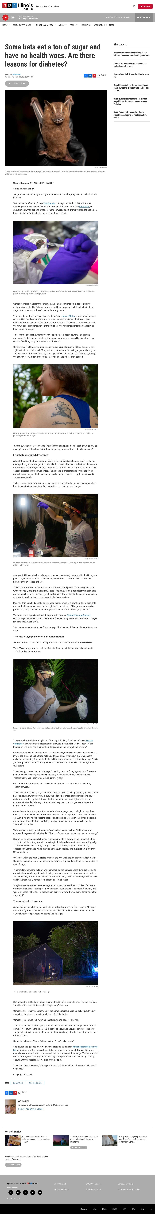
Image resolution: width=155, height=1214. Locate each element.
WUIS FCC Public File (93, 1184)
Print (103, 75)
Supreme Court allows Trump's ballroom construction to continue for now (36, 1139)
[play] (5, 17)
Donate (146, 6)
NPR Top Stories (35, 1083)
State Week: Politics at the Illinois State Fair (131, 75)
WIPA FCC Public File (93, 1189)
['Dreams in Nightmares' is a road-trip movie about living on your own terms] (61, 1140)
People (73, 25)
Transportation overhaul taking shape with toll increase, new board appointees (131, 54)
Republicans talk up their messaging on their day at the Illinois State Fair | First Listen (131, 88)
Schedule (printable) (126, 1184)
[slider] (16, 17)
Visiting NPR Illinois (61, 1189)
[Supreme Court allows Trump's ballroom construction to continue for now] (13, 1140)
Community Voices (22, 25)
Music (62, 25)
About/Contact (60, 1184)
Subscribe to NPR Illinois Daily (129, 1189)
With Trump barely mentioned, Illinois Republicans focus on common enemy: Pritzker (130, 101)
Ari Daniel (16, 74)
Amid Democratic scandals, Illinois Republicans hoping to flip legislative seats (130, 115)
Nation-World (18, 1083)
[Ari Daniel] (10, 1106)
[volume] (13, 17)
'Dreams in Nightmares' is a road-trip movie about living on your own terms (84, 1139)
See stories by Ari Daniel (30, 1108)
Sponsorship (100, 25)
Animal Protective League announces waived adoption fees (130, 64)
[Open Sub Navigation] (9, 25)
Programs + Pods (45, 25)
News (5, 25)
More (111, 25)
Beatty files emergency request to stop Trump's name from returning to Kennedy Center (133, 1139)
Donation (86, 25)
